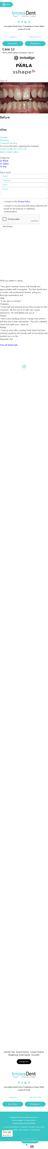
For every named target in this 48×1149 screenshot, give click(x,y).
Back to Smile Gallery (9, 152)
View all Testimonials (9, 345)
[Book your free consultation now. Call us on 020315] (24, 477)
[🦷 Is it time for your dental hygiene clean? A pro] (24, 433)
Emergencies (24, 1062)
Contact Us (13, 37)
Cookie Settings (35, 1130)
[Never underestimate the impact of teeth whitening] (24, 885)
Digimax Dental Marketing (27, 1123)
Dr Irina (3, 166)
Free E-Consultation (29, 1141)
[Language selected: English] (34, 1146)
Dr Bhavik (4, 160)
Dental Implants (24, 1055)
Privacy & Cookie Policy (11, 1127)
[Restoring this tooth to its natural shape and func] (24, 584)
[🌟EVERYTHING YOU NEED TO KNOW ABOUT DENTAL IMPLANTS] (24, 638)
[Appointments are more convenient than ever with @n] (24, 966)
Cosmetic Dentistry (37, 1052)
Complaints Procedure (27, 1127)
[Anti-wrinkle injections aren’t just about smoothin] (24, 840)
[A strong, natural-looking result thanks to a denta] (24, 533)
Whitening (4, 140)
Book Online (12, 43)
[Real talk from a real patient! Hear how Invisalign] (24, 609)
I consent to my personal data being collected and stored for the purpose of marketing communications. (25, 208)
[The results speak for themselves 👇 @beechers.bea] (24, 938)
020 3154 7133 (35, 37)
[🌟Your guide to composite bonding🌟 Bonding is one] (24, 676)
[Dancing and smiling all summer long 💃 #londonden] (24, 771)
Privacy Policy (24, 201)
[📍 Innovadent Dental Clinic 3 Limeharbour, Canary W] (24, 386)
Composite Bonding (8, 143)
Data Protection (24, 1130)
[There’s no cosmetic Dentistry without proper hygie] (24, 746)
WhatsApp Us (35, 43)
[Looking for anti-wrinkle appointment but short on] (24, 910)
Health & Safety (13, 1130)
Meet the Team (9, 1052)
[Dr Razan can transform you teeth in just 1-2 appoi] (24, 797)
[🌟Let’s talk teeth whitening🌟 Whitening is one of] (24, 715)
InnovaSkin (35, 1055)
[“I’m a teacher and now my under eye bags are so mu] (24, 1010)
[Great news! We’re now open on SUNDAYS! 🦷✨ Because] (24, 505)
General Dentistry (22, 1052)
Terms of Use (40, 1127)
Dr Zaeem (4, 163)
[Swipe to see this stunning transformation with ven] (24, 558)
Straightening (13, 1055)
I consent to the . (17, 201)
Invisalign (4, 137)
